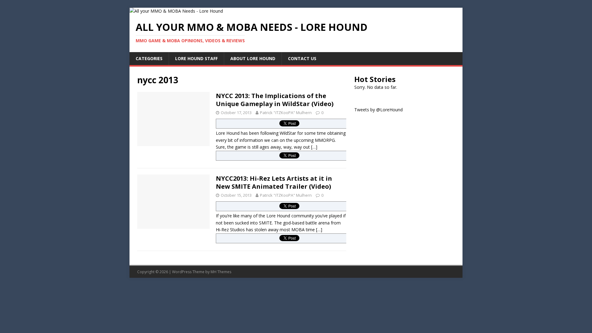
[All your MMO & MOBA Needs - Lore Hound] (176, 11)
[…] (314, 147)
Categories (149, 58)
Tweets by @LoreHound (378, 110)
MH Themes (221, 271)
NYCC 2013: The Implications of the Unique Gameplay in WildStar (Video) (275, 100)
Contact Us (302, 58)
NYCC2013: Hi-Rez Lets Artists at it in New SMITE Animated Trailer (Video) (274, 182)
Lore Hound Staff (196, 58)
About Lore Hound (252, 58)
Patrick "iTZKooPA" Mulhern (286, 112)
